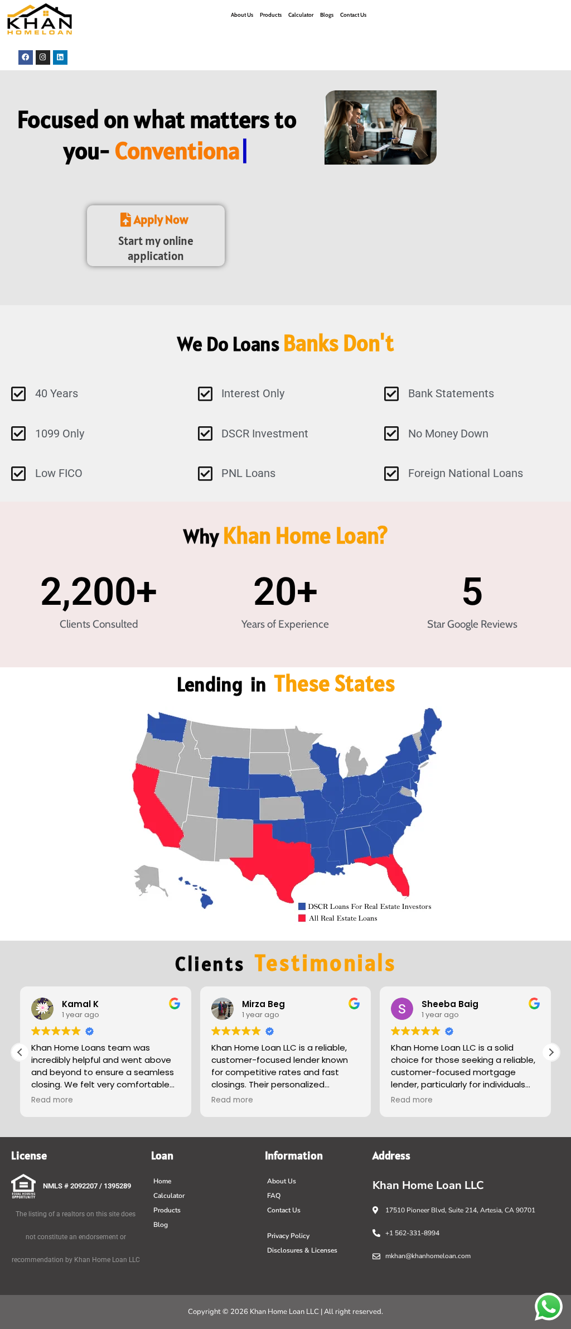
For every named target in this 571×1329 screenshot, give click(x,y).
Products (271, 14)
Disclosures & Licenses (302, 1250)
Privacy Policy (288, 1235)
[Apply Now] (156, 219)
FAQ (273, 1195)
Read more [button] (52, 1100)
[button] (551, 1052)
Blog (160, 1224)
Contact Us (353, 14)
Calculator (300, 14)
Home (162, 1181)
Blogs (326, 14)
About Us (242, 14)
